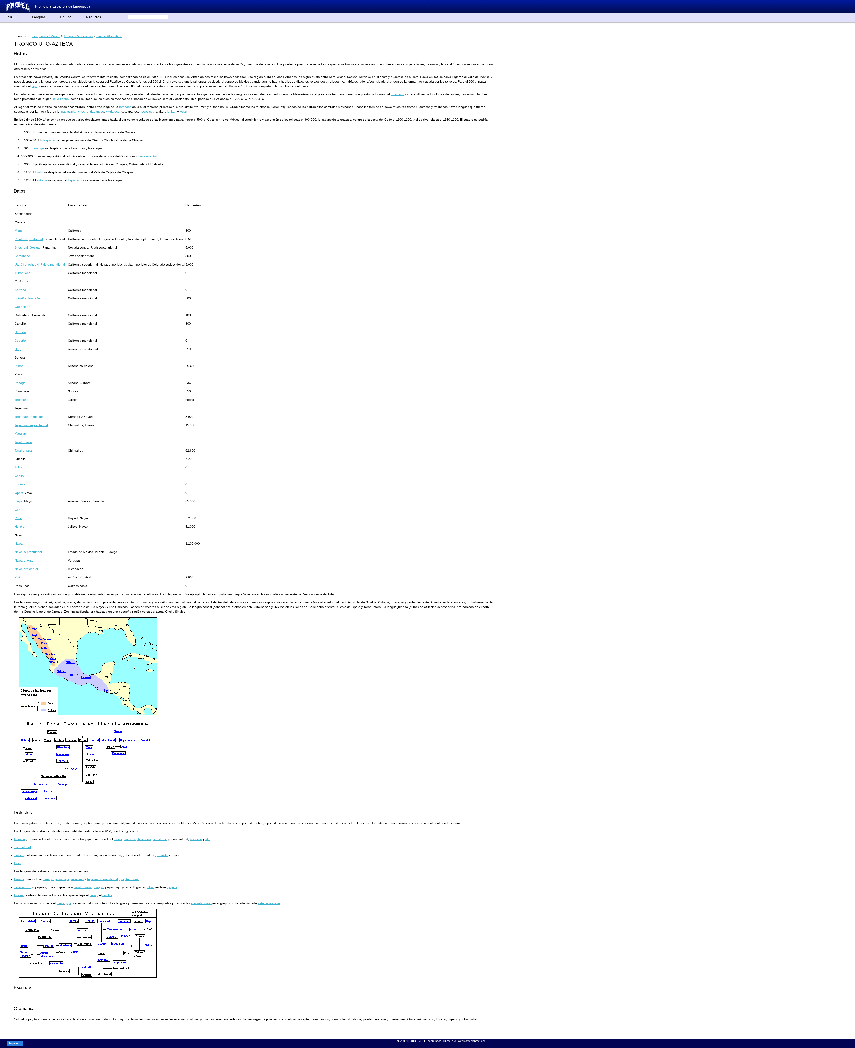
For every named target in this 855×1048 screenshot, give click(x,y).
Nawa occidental (26, 569)
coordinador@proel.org (442, 1041)
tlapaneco (97, 111)
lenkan (171, 111)
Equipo (65, 17)
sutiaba (42, 180)
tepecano (77, 879)
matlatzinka (68, 111)
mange (39, 148)
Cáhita (19, 476)
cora (93, 895)
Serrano (20, 290)
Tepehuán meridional (29, 416)
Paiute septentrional (29, 239)
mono (118, 839)
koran (184, 111)
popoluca (147, 111)
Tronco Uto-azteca (109, 36)
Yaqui (18, 501)
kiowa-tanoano (201, 903)
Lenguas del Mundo (46, 36)
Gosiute (35, 247)
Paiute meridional (52, 264)
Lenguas (39, 17)
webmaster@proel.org (471, 1041)
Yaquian (20, 433)
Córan (19, 509)
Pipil (17, 577)
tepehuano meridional (102, 879)
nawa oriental (147, 156)
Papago (20, 383)
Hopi (18, 349)
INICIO (12, 17)
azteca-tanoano (269, 903)
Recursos (93, 17)
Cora (18, 518)
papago (48, 879)
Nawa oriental (24, 560)
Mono (19, 230)
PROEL (421, 1041)
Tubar (19, 467)
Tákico (19, 855)
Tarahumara (23, 442)
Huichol (20, 526)
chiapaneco (49, 140)
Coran (18, 895)
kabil (40, 172)
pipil (34, 86)
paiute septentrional (137, 839)
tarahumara (82, 887)
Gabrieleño (22, 306)
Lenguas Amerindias (78, 36)
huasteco (397, 94)
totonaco (125, 107)
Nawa (19, 543)
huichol (107, 895)
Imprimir (15, 1043)
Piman (19, 366)
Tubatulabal (23, 273)
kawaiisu (196, 839)
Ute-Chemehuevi (27, 264)
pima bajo (62, 879)
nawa (60, 903)
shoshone (160, 839)
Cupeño (20, 340)
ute (207, 839)
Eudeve (20, 484)
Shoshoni (21, 247)
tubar (150, 887)
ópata (173, 887)
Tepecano (21, 399)
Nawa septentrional (28, 552)
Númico (19, 839)
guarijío (98, 887)
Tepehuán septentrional (31, 425)
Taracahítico (22, 887)
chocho (83, 111)
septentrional (130, 879)
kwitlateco (113, 111)
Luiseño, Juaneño (27, 298)
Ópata (19, 493)
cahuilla (162, 855)
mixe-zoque (60, 99)
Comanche (22, 256)
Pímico (19, 879)
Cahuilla (20, 332)
